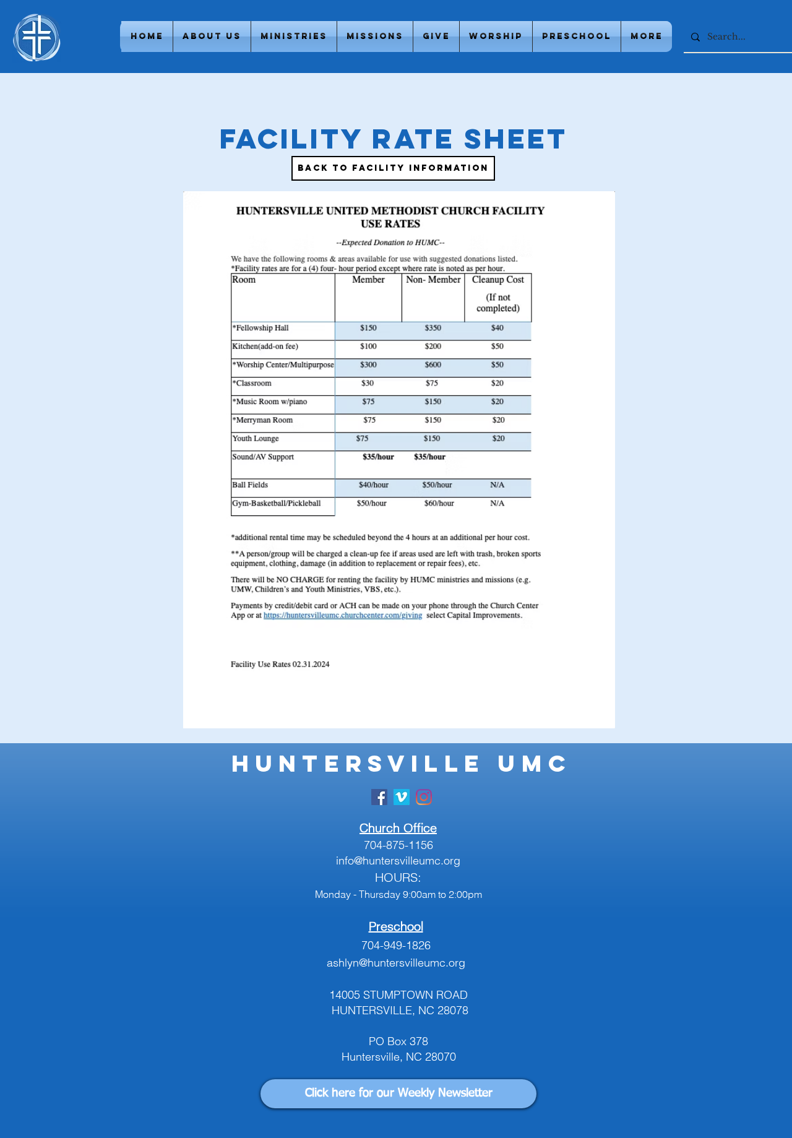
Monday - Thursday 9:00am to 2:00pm (398, 894)
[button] (212, 36)
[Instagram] (424, 797)
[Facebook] (379, 797)
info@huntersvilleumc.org (398, 860)
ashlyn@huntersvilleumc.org (396, 962)
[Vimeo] (402, 797)
